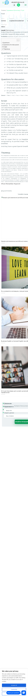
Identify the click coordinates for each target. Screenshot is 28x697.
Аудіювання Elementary (16, 20)
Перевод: (6, 49)
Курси (3, 3)
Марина (3, 20)
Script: (5, 47)
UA (25, 5)
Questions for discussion (11, 45)
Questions (6, 42)
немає (3, 26)
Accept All (14, 685)
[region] (14, 683)
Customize (14, 689)
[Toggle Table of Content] (17, 40)
